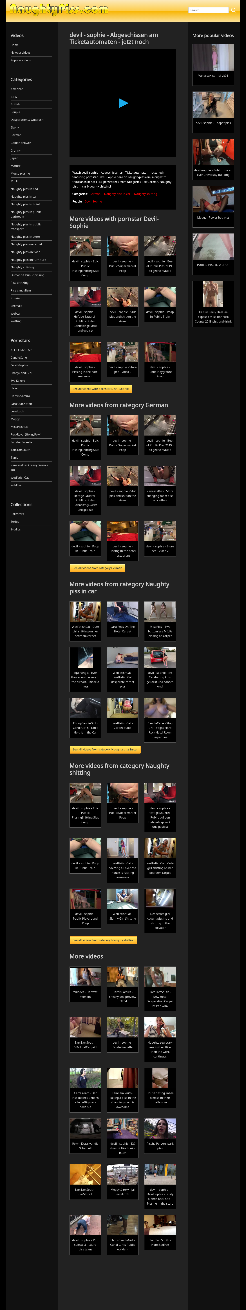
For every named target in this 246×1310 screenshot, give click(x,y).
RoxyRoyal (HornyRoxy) (26, 434)
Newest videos (20, 53)
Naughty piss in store (25, 237)
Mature (16, 166)
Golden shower (21, 143)
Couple (15, 112)
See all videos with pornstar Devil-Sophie (101, 389)
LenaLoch (17, 411)
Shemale (16, 306)
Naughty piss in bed (24, 189)
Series (15, 522)
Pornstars (17, 514)
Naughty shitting (22, 267)
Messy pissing (20, 173)
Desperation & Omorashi (27, 120)
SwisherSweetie (21, 442)
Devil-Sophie (19, 365)
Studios (16, 529)
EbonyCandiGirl (21, 373)
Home (15, 45)
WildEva (16, 485)
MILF (14, 181)
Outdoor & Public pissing (27, 275)
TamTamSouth (20, 450)
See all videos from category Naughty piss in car (105, 749)
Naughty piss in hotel (25, 204)
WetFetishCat (20, 478)
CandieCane (19, 358)
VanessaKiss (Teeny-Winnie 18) (29, 467)
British (15, 104)
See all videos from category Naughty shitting (103, 940)
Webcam (16, 313)
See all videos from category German (97, 568)
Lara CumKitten (21, 404)
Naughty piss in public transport (26, 226)
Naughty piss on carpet (26, 244)
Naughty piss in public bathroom (26, 214)
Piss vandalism (21, 290)
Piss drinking (19, 283)
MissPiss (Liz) (20, 427)
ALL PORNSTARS (22, 350)
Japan (14, 158)
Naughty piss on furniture (28, 260)
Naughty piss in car (24, 197)
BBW (14, 97)
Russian (16, 298)
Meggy (15, 419)
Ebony (15, 127)
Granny (16, 151)
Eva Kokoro (18, 381)
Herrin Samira (20, 396)
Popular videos (21, 60)
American (17, 89)
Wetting (16, 321)
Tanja (14, 458)
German (16, 135)
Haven (15, 388)
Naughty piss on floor (25, 252)
